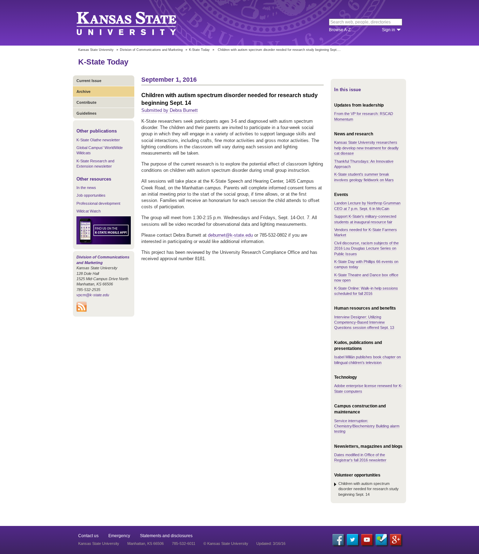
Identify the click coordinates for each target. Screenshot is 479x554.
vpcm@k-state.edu (92, 295)
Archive (83, 91)
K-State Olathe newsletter (98, 140)
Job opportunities (91, 195)
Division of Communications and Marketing (151, 50)
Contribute (86, 102)
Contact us (88, 535)
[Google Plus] (395, 539)
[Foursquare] (381, 539)
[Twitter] (352, 539)
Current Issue (88, 81)
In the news (86, 187)
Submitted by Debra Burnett (169, 110)
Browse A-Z (340, 29)
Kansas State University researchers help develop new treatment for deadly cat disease (366, 147)
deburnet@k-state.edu (230, 235)
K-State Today (199, 50)
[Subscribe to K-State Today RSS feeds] (81, 310)
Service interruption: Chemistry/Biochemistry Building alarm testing (366, 426)
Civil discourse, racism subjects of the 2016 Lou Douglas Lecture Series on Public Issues (366, 248)
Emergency (119, 535)
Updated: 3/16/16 (270, 543)
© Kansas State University (225, 543)
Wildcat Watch (88, 211)
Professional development (98, 203)
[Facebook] (338, 539)
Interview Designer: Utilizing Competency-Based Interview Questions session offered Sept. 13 (364, 322)
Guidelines (86, 113)
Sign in (388, 29)
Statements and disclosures (166, 535)
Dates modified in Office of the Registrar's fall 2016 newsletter (360, 457)
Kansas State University (135, 23)
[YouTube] (366, 539)
